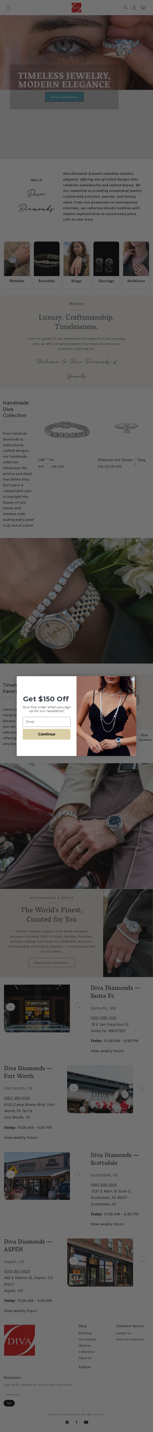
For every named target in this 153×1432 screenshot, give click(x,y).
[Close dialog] (133, 679)
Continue (46, 734)
